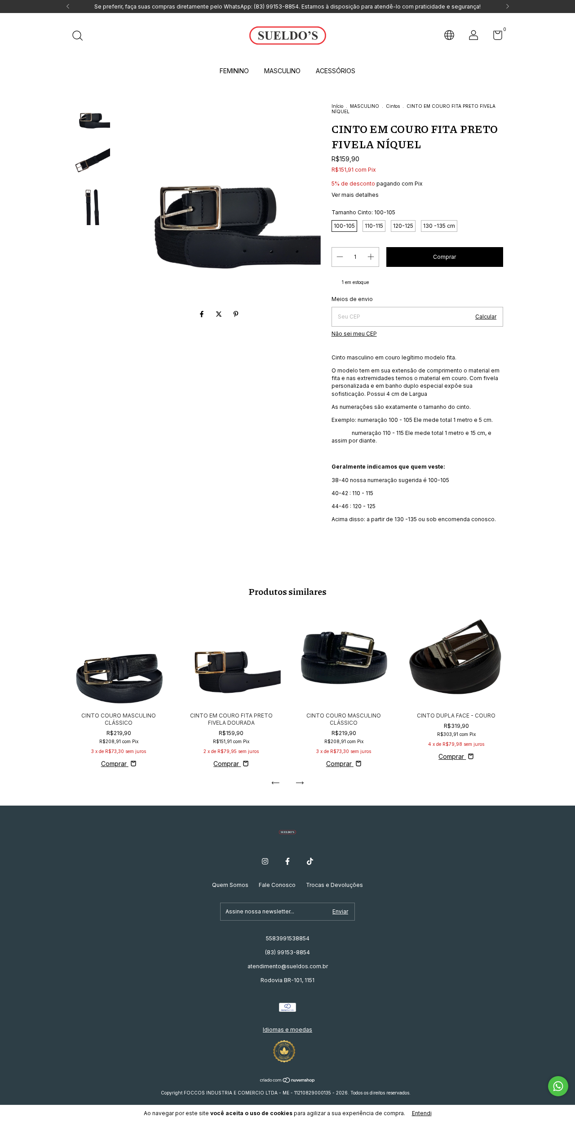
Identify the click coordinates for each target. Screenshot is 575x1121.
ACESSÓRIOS (335, 71)
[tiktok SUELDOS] (310, 861)
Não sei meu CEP (354, 333)
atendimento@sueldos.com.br (288, 966)
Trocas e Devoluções (334, 885)
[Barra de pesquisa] (80, 36)
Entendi (422, 1113)
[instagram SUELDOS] (265, 861)
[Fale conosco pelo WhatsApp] (558, 1086)
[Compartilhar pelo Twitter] (220, 314)
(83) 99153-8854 (287, 952)
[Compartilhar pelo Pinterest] (236, 314)
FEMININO (234, 71)
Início (337, 106)
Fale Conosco (277, 885)
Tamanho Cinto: (363, 212)
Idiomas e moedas (287, 1029)
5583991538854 (288, 938)
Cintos (393, 106)
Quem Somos (230, 885)
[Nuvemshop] (288, 1081)
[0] (494, 37)
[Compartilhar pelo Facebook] (203, 314)
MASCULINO (282, 71)
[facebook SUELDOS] (287, 861)
